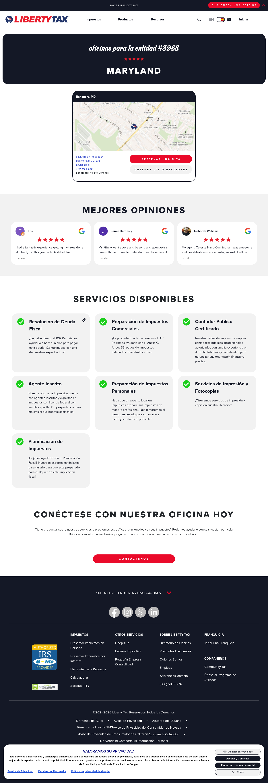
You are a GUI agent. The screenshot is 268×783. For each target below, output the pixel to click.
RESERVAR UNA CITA (161, 159)
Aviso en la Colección (167, 734)
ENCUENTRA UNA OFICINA (234, 5)
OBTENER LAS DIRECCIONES (161, 169)
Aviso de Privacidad (128, 720)
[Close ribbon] (264, 5)
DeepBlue (122, 643)
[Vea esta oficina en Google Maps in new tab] (81, 231)
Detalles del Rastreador (52, 771)
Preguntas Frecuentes (175, 651)
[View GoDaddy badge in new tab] (45, 686)
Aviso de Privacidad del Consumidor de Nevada (150, 727)
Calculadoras (79, 677)
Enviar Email (83, 164)
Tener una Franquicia (219, 643)
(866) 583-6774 (171, 684)
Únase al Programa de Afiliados (220, 677)
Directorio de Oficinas (175, 643)
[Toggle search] (199, 19)
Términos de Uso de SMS (95, 727)
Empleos (166, 667)
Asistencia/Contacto (174, 675)
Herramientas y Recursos (88, 669)
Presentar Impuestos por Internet (87, 658)
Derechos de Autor (89, 720)
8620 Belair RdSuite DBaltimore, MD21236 (89, 158)
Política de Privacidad (20, 771)
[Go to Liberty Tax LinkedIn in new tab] (153, 612)
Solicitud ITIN (79, 685)
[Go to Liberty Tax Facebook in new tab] (114, 612)
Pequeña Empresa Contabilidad (128, 662)
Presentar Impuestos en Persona (87, 645)
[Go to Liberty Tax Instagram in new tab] (127, 612)
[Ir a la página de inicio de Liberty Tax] (37, 19)
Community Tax (215, 666)
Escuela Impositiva (128, 651)
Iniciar (243, 19)
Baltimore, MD (86, 96)
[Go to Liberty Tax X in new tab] (140, 612)
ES (228, 19)
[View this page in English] (220, 19)
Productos (125, 19)
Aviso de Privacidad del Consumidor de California (113, 734)
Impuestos (93, 19)
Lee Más (20, 258)
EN (211, 19)
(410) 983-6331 (84, 169)
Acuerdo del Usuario (166, 720)
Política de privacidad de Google (90, 771)
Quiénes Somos (171, 659)
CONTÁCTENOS (134, 559)
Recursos (158, 19)
